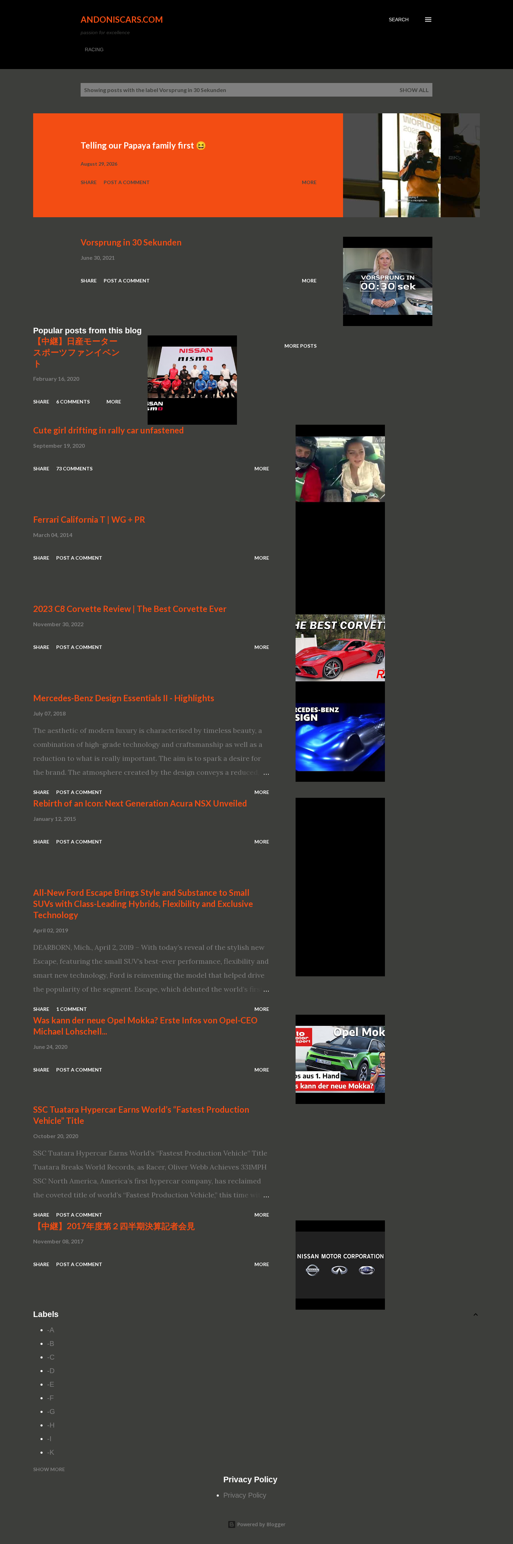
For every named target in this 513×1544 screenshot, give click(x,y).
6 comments (73, 401)
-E (50, 1384)
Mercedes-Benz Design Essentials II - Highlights (123, 698)
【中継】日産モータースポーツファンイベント (76, 352)
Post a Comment (127, 182)
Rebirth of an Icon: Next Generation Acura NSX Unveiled (140, 803)
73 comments (74, 468)
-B (50, 1343)
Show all (414, 89)
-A (50, 1330)
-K (50, 1452)
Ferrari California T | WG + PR (89, 519)
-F (50, 1398)
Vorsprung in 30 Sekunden (131, 242)
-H (50, 1425)
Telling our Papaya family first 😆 (143, 145)
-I (49, 1439)
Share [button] (89, 182)
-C (50, 1357)
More (309, 182)
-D (50, 1371)
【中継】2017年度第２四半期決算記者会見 (114, 1226)
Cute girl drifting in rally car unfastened (108, 430)
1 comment (71, 1009)
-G (51, 1411)
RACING (94, 49)
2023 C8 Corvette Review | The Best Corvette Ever (129, 609)
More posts (300, 346)
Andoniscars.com (122, 19)
